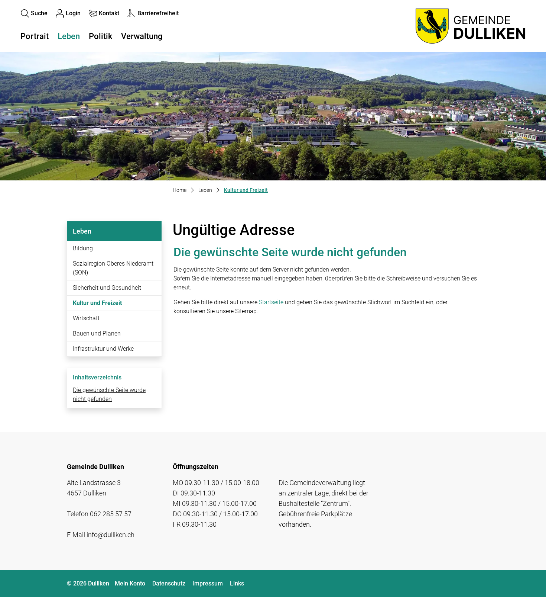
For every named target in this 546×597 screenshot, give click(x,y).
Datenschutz (168, 583)
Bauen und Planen (97, 333)
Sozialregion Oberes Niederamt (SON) (113, 268)
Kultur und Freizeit (97, 305)
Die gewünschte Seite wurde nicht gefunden (109, 394)
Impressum (207, 583)
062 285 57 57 (110, 514)
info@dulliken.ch (110, 535)
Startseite (271, 302)
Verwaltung (141, 36)
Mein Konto (130, 583)
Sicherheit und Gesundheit (107, 287)
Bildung (83, 248)
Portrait (34, 36)
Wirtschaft (86, 318)
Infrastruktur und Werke (103, 348)
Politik (100, 36)
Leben (69, 36)
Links (237, 583)
